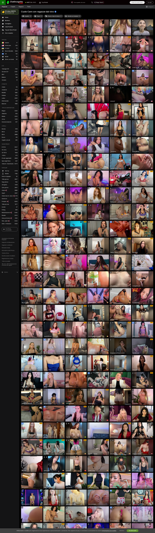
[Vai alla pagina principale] (15, 2)
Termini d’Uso (5, 253)
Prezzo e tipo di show (54, 16)
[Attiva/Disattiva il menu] (3, 2)
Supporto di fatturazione (8, 242)
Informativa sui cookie (109, 530)
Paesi (38, 16)
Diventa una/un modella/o (8, 255)
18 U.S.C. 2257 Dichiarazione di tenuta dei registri (9, 264)
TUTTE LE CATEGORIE (8, 229)
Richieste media (6, 247)
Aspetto (27, 16)
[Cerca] (92, 2)
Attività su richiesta (73, 16)
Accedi (150, 2)
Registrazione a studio (7, 258)
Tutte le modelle (6, 261)
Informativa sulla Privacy (8, 250)
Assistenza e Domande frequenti (8, 239)
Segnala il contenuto (7, 245)
